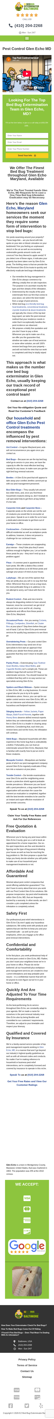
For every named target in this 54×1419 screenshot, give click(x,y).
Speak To (15, 1074)
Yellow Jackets (30, 711)
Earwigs (10, 544)
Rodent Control (13, 599)
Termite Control (13, 775)
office (11, 423)
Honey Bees (11, 718)
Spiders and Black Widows (19, 687)
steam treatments (38, 310)
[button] (27, 38)
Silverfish (30, 623)
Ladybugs (11, 578)
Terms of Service (27, 1365)
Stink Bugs (11, 739)
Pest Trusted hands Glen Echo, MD (27, 191)
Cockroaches (12, 529)
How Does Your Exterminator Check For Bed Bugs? (24, 1325)
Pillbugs (10, 623)
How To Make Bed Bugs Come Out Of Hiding (21, 1329)
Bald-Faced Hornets (22, 714)
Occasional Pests (14, 620)
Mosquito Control (14, 760)
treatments (30, 427)
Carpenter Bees (32, 508)
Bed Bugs (11, 459)
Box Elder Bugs (13, 490)
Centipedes (20, 623)
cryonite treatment (20, 310)
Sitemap (27, 1377)
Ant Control (11, 447)
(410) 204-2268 (35, 401)
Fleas (8, 563)
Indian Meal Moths (27, 666)
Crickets (42, 620)
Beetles (9, 478)
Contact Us (27, 1371)
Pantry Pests (12, 663)
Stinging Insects (14, 711)
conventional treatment (37, 307)
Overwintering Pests (15, 642)
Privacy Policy (27, 1359)
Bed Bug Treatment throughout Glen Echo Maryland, (27, 175)
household (23, 418)
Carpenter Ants (13, 508)
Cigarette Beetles (14, 669)
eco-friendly (31, 304)
